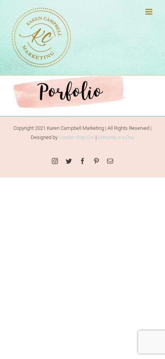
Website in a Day (116, 137)
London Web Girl (76, 137)
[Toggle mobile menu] (149, 12)
